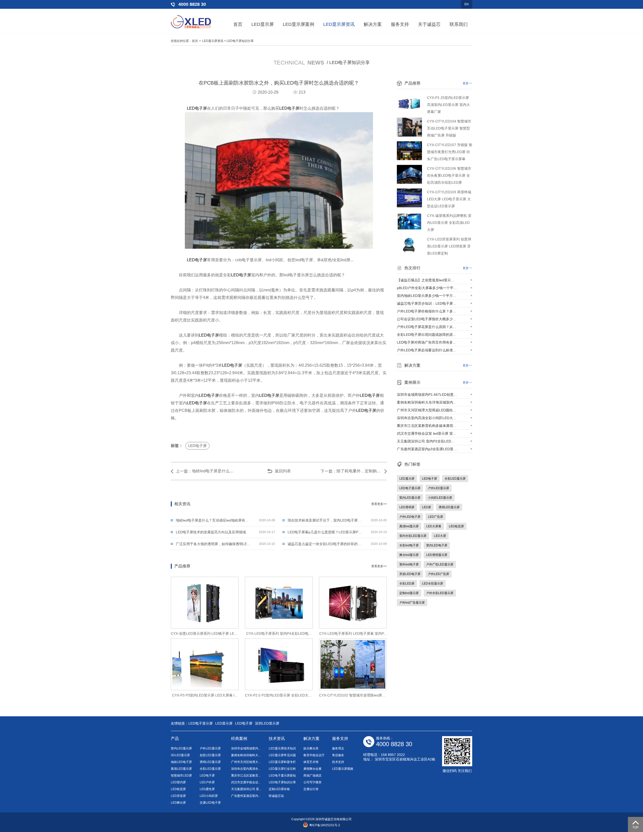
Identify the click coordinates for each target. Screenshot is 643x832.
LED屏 (426, 507)
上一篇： (184, 471)
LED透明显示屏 (436, 555)
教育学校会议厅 (314, 755)
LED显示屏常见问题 (282, 755)
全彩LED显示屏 (455, 478)
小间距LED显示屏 (440, 497)
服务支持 (400, 24)
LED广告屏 (435, 517)
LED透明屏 (406, 507)
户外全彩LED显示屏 (439, 593)
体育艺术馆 (310, 762)
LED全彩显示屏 (432, 583)
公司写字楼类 (312, 782)
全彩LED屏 (406, 583)
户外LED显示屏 (438, 488)
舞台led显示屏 (409, 555)
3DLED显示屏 (180, 755)
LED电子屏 (197, 108)
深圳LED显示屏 (267, 723)
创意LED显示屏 (210, 755)
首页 (237, 24)
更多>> (467, 83)
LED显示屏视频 (342, 769)
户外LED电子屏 (409, 517)
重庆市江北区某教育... (245, 775)
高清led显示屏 (409, 526)
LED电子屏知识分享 (240, 41)
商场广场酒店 (312, 775)
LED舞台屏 (178, 802)
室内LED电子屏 (436, 545)
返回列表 (283, 471)
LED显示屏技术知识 (282, 748)
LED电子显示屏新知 (282, 775)
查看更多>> (379, 504)
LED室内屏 (178, 782)
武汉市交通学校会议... (245, 782)
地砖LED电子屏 (181, 762)
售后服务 (338, 755)
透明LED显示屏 (449, 507)
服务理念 (338, 748)
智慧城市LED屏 (181, 775)
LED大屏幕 (433, 526)
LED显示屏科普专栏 (282, 762)
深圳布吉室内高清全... (245, 769)
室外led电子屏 (409, 564)
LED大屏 (440, 536)
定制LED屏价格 (279, 789)
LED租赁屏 (456, 526)
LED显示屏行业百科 (282, 769)
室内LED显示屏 (409, 497)
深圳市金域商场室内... (245, 748)
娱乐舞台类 (310, 748)
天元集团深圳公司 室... (246, 789)
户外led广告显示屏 (412, 602)
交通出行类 (310, 789)
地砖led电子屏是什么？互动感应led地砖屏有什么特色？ (214, 471)
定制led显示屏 (409, 593)
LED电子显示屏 (409, 488)
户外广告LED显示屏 (439, 564)
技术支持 (338, 762)
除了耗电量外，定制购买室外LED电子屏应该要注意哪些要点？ (359, 471)
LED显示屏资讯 (339, 24)
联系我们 (459, 24)
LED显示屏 (262, 24)
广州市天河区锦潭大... (245, 762)
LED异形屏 (178, 796)
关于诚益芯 (429, 24)
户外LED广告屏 (438, 574)
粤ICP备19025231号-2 (324, 825)
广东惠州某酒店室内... (245, 796)
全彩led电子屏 (409, 545)
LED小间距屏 (209, 796)
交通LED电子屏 (210, 802)
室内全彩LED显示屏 (412, 536)
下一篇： (328, 471)
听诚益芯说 (276, 796)
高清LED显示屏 (181, 769)
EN (466, 4)
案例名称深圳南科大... (245, 755)
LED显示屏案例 (298, 24)
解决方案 (373, 24)
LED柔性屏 (207, 789)
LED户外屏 (207, 782)
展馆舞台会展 (312, 769)
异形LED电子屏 (409, 574)
